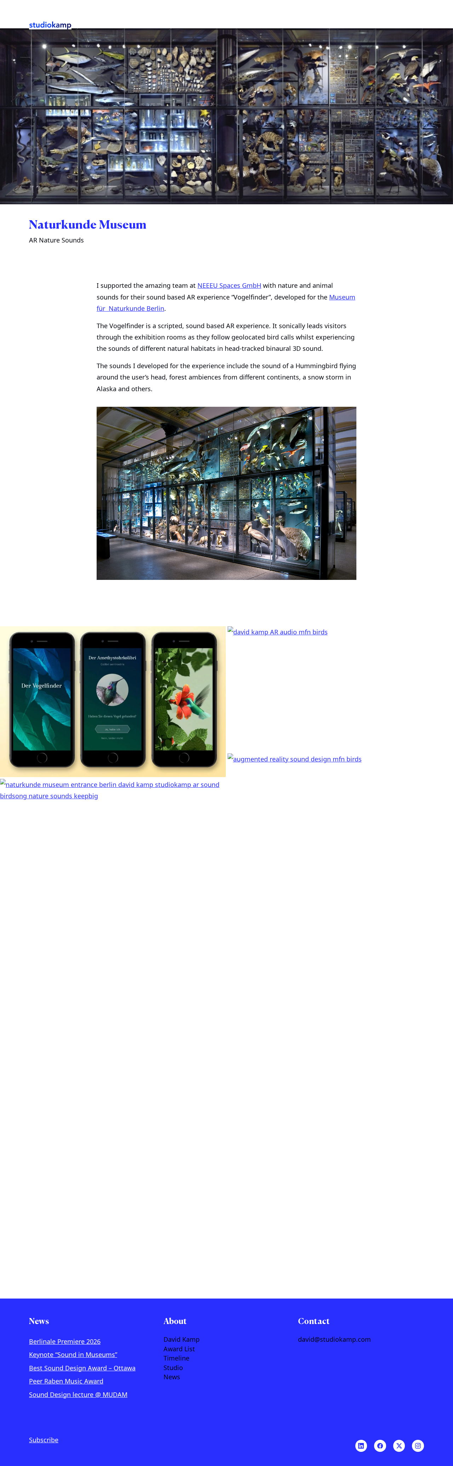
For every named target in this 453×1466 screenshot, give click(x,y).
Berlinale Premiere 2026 (65, 1341)
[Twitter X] (399, 1446)
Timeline (176, 1358)
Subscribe (43, 1440)
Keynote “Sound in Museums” (73, 1354)
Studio (173, 1368)
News (172, 1377)
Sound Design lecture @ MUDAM (78, 1394)
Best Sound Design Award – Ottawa (82, 1368)
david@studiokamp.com (334, 1340)
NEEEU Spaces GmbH (229, 285)
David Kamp (182, 1340)
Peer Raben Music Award (66, 1381)
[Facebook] (380, 1446)
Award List (179, 1349)
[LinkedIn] (361, 1446)
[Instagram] (418, 1446)
